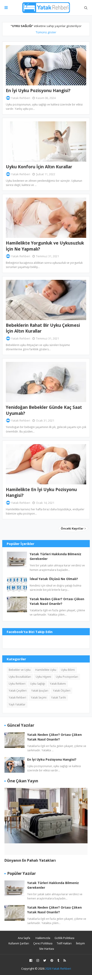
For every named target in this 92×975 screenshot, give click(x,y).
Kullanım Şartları (18, 943)
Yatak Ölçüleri (61, 690)
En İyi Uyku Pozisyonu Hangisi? (38, 90)
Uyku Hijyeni (43, 677)
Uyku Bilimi (68, 670)
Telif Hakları (64, 943)
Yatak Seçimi (38, 697)
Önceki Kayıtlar (72, 528)
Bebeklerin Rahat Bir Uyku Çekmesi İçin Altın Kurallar (43, 328)
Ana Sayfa (24, 938)
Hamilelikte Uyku (45, 670)
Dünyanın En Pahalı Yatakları (30, 860)
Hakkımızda (43, 938)
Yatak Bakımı (58, 684)
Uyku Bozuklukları (20, 677)
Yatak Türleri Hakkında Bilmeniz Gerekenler (55, 556)
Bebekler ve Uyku (20, 670)
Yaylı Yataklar (17, 704)
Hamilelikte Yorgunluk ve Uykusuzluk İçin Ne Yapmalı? (45, 246)
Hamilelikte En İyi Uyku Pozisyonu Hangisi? (41, 492)
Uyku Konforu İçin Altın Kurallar (39, 167)
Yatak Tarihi (58, 697)
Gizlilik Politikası (64, 938)
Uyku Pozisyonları (67, 677)
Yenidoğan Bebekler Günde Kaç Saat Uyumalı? (44, 410)
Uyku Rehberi (17, 684)
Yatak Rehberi (20, 98)
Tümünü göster (46, 32)
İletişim (80, 943)
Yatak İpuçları (39, 690)
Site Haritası (46, 949)
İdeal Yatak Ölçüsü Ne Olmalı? (54, 579)
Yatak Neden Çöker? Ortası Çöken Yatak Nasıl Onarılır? (57, 601)
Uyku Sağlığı (37, 684)
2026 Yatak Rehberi (58, 969)
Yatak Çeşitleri (18, 690)
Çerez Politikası (42, 943)
